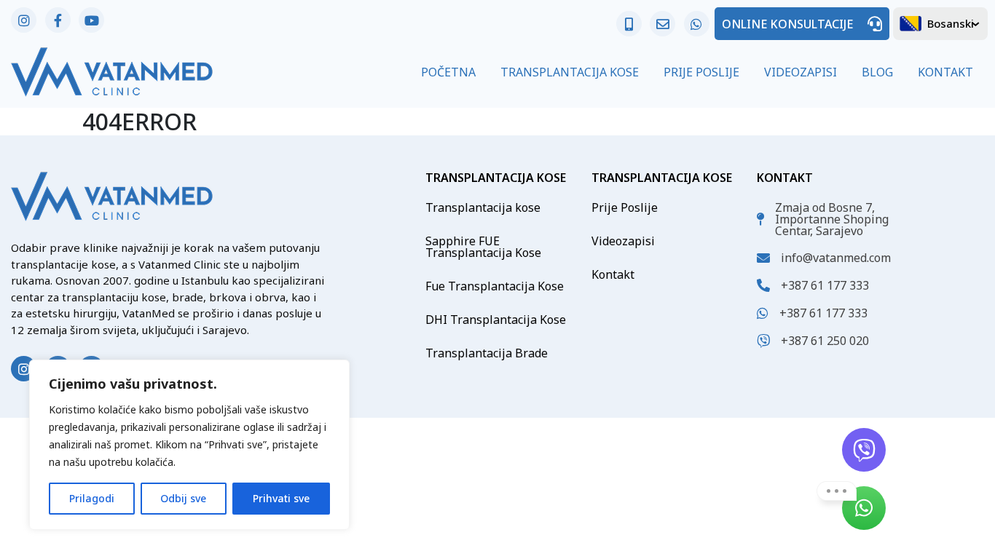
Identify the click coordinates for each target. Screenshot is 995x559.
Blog (877, 72)
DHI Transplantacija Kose (495, 320)
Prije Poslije (701, 72)
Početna (448, 72)
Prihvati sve (281, 498)
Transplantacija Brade (486, 353)
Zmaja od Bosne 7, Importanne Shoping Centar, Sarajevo (832, 219)
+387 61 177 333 (825, 285)
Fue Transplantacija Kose (494, 286)
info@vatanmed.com (836, 258)
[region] (189, 445)
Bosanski (950, 23)
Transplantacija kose (482, 207)
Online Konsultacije (787, 24)
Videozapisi (800, 72)
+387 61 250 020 (825, 341)
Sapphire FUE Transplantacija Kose (483, 247)
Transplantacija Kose (569, 72)
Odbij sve (183, 498)
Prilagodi (91, 498)
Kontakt (945, 72)
